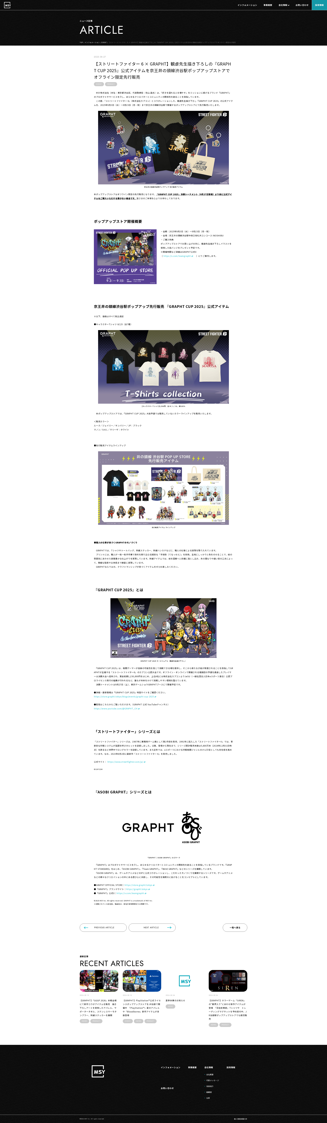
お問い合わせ (167, 1088)
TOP (81, 42)
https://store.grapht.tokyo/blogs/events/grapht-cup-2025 (124, 696)
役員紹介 (210, 1086)
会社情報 (208, 1067)
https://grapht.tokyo (137, 889)
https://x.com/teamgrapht (177, 255)
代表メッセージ (212, 1080)
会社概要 (210, 1074)
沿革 (208, 1098)
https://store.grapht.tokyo (138, 884)
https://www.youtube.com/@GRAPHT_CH (115, 708)
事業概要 (192, 1067)
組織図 (209, 1092)
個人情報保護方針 (240, 1119)
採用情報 (231, 1067)
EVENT (104, 42)
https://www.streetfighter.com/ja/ (125, 761)
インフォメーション (92, 42)
